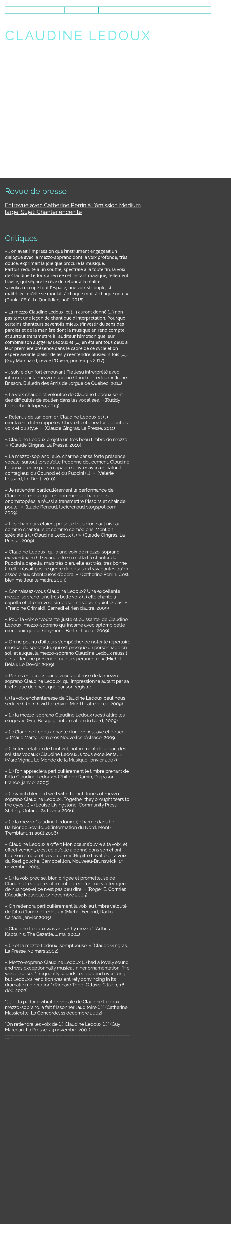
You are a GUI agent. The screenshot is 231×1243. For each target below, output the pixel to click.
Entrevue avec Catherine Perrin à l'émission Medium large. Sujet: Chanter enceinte (73, 208)
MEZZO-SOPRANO (37, 47)
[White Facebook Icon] (219, 10)
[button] (81, 10)
